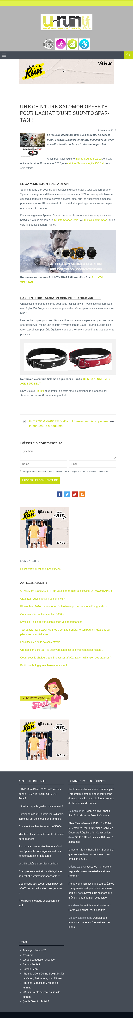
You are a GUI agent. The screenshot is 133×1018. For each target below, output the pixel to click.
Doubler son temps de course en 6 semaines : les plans (89, 922)
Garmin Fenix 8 (31, 969)
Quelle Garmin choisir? (36, 1001)
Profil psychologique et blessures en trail (43, 665)
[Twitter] (67, 494)
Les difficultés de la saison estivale (40, 642)
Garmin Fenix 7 (31, 964)
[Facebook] (59, 494)
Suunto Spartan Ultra (66, 220)
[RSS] (82, 494)
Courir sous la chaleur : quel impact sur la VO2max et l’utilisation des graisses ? (66, 657)
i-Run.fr (40, 391)
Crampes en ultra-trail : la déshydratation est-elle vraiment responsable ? (61, 649)
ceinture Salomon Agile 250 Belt (85, 163)
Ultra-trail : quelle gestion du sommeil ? (42, 598)
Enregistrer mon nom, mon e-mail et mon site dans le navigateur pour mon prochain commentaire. (66, 472)
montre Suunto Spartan (88, 158)
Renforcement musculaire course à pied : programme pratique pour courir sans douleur (91, 794)
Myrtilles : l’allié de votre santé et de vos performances (51, 622)
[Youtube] (75, 494)
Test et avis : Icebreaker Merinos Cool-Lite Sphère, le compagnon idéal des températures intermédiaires (40, 851)
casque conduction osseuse (39, 959)
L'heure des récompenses (90, 421)
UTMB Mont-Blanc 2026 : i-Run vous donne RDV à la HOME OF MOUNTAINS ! (66, 591)
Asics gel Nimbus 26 (34, 950)
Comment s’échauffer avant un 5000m (42, 614)
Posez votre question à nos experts (40, 569)
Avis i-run (28, 955)
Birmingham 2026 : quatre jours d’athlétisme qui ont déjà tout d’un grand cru (63, 606)
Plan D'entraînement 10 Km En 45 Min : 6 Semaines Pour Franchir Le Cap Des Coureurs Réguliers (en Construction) (91, 828)
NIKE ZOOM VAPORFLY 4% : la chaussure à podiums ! (48, 424)
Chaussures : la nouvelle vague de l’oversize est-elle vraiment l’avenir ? (90, 871)
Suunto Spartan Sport (94, 220)
